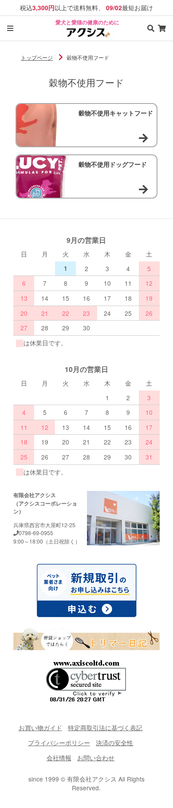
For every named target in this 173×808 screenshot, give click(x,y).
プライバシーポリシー (59, 742)
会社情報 (59, 757)
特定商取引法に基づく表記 (105, 727)
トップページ (37, 57)
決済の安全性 (114, 742)
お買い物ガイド (40, 727)
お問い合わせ (95, 757)
